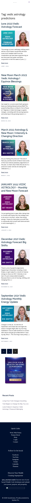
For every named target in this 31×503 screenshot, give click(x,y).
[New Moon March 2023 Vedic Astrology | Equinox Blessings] (15, 93)
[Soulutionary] (15, 2)
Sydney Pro (15, 500)
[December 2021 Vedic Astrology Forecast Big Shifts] (15, 257)
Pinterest (15, 466)
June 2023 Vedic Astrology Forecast (11, 25)
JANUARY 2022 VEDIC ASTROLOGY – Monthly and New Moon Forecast (14, 187)
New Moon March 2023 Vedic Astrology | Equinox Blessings (14, 78)
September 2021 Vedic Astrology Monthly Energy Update (13, 299)
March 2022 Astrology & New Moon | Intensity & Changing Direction (14, 133)
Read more (4, 63)
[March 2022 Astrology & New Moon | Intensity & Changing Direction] (15, 147)
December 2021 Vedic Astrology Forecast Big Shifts (13, 242)
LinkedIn (15, 464)
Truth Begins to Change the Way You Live (15, 404)
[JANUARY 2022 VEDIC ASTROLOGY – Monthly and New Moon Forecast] (15, 202)
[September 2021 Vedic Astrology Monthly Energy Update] (15, 313)
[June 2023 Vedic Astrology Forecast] (15, 38)
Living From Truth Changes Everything (14, 401)
